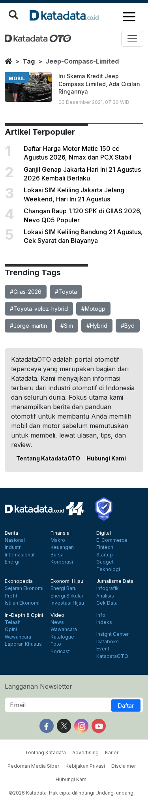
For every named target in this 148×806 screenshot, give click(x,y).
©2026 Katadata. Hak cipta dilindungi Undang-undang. (72, 793)
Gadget (105, 562)
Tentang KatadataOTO (48, 458)
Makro (58, 540)
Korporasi (62, 562)
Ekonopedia (19, 581)
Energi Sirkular (67, 596)
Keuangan (62, 547)
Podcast (60, 651)
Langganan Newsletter (38, 686)
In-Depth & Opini (24, 615)
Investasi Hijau (67, 603)
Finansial (61, 533)
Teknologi (108, 569)
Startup (104, 555)
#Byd (128, 325)
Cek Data (107, 603)
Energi (12, 562)
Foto (56, 644)
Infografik (107, 588)
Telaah (13, 622)
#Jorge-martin (28, 325)
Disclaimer (123, 766)
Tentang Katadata (45, 752)
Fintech (104, 547)
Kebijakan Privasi (85, 766)
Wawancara (18, 637)
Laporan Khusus (23, 644)
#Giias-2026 (25, 291)
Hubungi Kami (106, 458)
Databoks (107, 641)
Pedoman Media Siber (33, 766)
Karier (111, 752)
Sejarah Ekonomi (24, 588)
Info (100, 615)
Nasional (15, 540)
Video (57, 615)
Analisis (105, 596)
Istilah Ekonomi (22, 603)
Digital (103, 533)
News (57, 622)
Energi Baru (64, 588)
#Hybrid (96, 325)
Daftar (126, 705)
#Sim (66, 325)
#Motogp (93, 308)
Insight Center (112, 634)
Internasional (19, 555)
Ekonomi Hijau (67, 581)
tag (28, 61)
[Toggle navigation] (132, 39)
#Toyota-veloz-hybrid (39, 308)
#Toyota (66, 291)
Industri (13, 547)
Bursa (57, 555)
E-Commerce (111, 540)
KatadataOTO (112, 656)
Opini (11, 629)
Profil (11, 596)
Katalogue (62, 637)
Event (102, 649)
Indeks (104, 622)
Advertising (85, 752)
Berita (11, 533)
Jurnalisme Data (114, 581)
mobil (17, 78)
